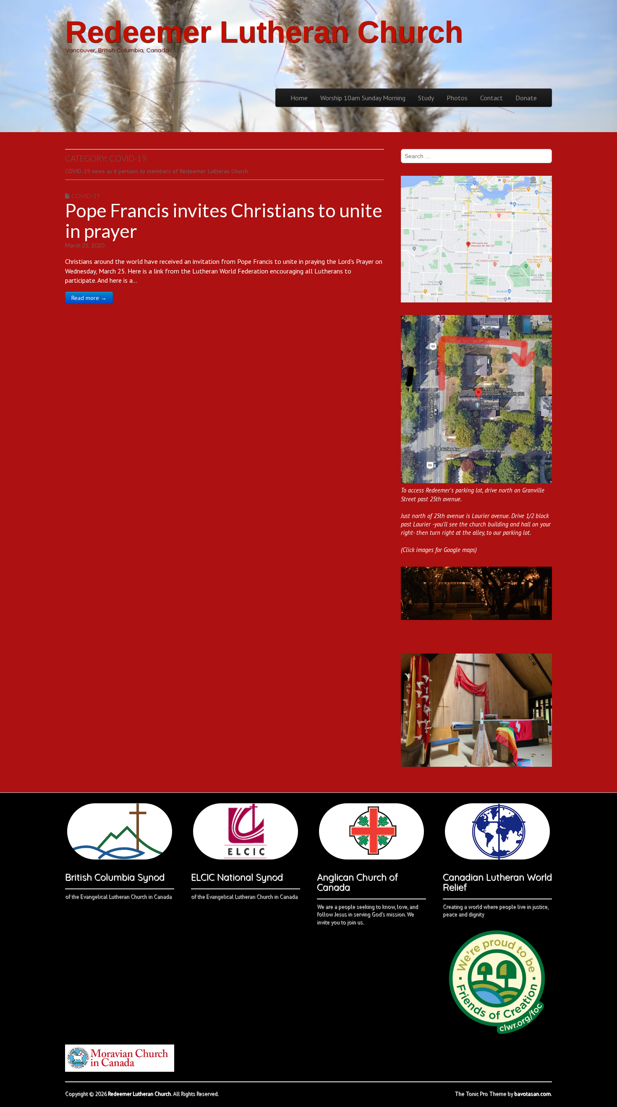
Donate (526, 98)
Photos (457, 98)
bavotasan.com (532, 1093)
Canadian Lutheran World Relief (497, 882)
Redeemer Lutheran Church (264, 32)
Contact (491, 98)
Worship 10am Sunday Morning (362, 98)
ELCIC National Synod (237, 877)
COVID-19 (85, 195)
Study (426, 98)
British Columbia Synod (115, 877)
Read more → (89, 298)
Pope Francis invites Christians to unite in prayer (223, 220)
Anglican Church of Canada (357, 882)
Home (299, 98)
